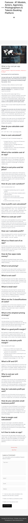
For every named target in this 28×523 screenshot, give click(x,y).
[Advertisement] (14, 30)
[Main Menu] (14, 17)
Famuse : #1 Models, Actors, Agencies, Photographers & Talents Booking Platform (15, 7)
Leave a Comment (5, 70)
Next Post (14, 449)
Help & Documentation (15, 70)
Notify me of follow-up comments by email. (13, 498)
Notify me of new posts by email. (11, 501)
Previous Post (14, 447)
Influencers (23, 70)
